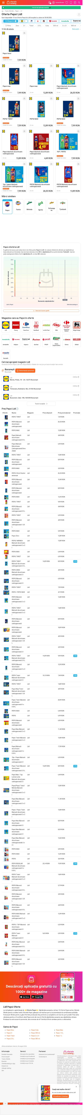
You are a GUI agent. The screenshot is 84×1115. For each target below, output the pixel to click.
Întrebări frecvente (7, 1054)
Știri (3, 1070)
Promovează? (6, 1056)
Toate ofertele (9, 11)
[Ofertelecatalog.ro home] (12, 3)
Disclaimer (36, 1104)
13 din (8, 29)
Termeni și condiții (45, 1104)
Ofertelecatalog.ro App (8, 1063)
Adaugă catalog (6, 1068)
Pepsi (17, 11)
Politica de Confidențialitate (60, 1104)
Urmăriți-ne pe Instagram (27, 1058)
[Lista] (75, 2)
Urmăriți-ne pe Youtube (27, 1061)
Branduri (4, 1061)
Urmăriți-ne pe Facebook (27, 1056)
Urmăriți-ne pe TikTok (26, 1063)
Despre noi (5, 1066)
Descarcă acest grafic (42, 310)
